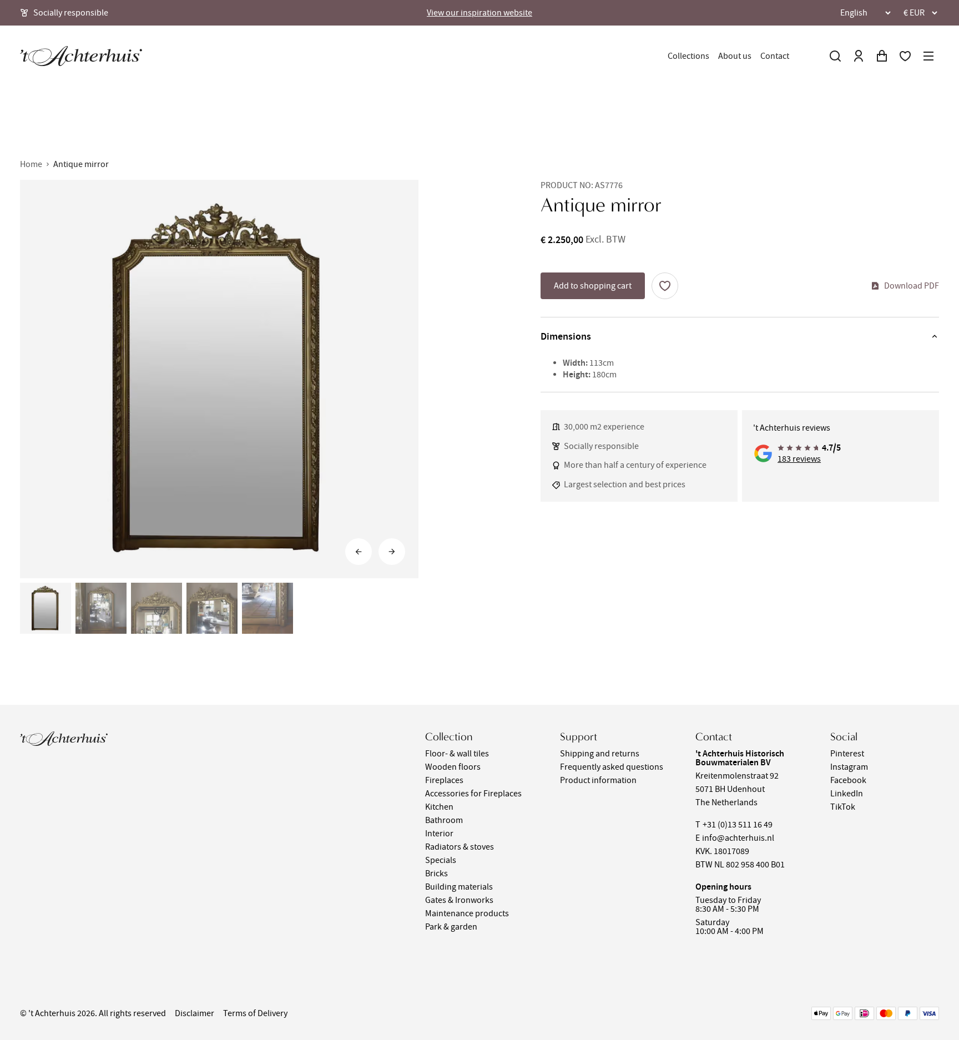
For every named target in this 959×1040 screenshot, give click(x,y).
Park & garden (451, 926)
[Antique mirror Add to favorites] (665, 285)
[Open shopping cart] (881, 56)
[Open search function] (835, 56)
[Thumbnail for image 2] (101, 608)
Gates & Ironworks (459, 900)
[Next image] (391, 551)
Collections (688, 56)
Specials (440, 860)
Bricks (436, 873)
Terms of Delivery (255, 1013)
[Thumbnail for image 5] (267, 608)
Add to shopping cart (593, 285)
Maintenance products (467, 913)
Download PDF (911, 285)
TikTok (842, 806)
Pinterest (847, 753)
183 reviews (799, 459)
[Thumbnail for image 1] (45, 608)
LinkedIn (846, 793)
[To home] (81, 56)
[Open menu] (928, 56)
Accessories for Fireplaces (473, 793)
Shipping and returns (599, 753)
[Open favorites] (905, 56)
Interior (439, 833)
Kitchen (439, 806)
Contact (774, 56)
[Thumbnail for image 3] (156, 608)
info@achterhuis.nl (738, 838)
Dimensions (566, 336)
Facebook (848, 780)
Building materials (459, 886)
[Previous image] (358, 551)
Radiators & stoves (459, 846)
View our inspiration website (479, 12)
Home (31, 164)
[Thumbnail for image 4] (212, 608)
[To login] (858, 56)
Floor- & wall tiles (457, 753)
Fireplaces (444, 780)
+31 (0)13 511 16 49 (738, 824)
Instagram (849, 767)
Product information (598, 780)
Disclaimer (194, 1013)
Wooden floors (453, 767)
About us (734, 56)
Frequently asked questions (611, 767)
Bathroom (444, 820)
